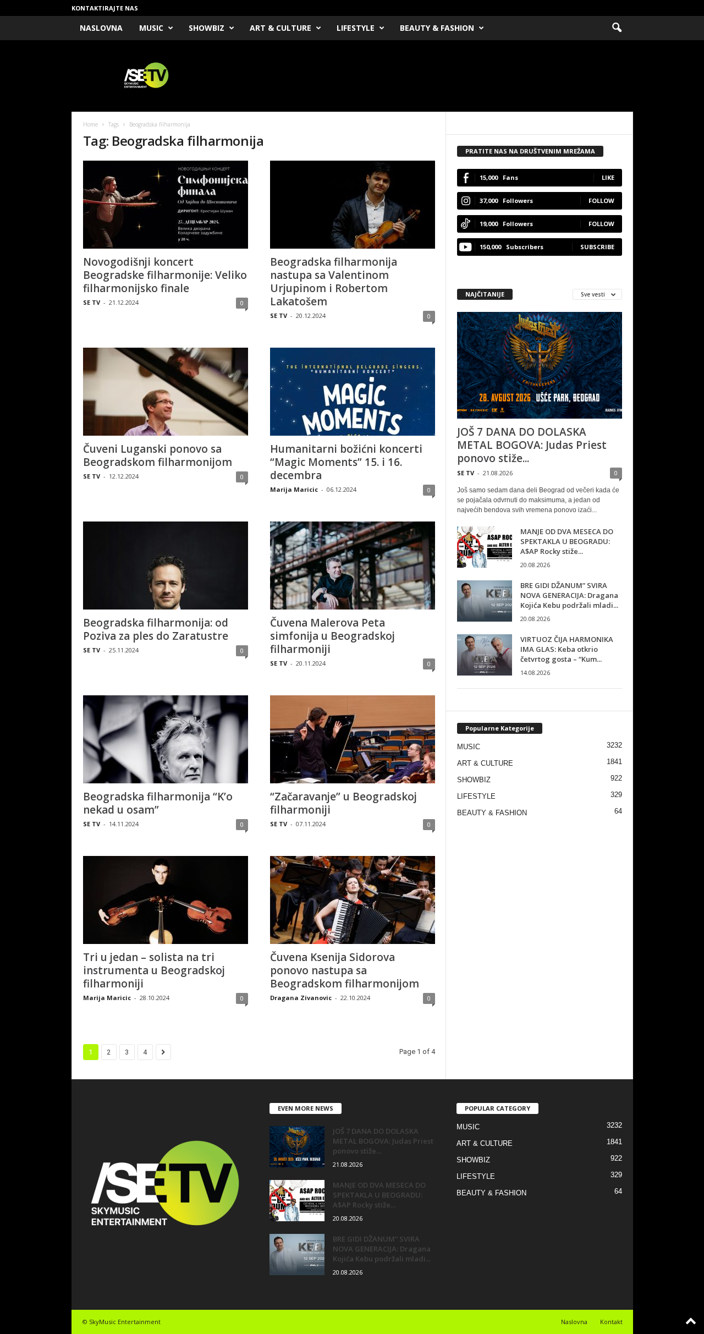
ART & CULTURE (280, 28)
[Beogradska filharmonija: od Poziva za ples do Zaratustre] (165, 565)
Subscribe (597, 247)
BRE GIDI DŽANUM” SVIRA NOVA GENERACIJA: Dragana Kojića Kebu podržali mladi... (569, 595)
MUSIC (151, 28)
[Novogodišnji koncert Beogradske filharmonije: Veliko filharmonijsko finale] (165, 205)
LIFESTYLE (356, 28)
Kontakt (611, 1321)
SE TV (91, 302)
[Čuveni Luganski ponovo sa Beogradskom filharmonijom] (165, 392)
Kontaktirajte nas (105, 8)
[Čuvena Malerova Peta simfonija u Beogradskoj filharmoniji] (352, 565)
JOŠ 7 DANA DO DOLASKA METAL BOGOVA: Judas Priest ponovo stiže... (532, 445)
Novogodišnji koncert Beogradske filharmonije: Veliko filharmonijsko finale (165, 275)
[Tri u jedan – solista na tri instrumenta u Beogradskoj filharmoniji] (165, 900)
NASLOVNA (101, 28)
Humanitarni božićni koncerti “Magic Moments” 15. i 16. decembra (346, 462)
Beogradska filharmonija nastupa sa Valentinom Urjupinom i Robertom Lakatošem (333, 282)
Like (608, 177)
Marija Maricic (294, 489)
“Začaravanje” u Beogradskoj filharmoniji (343, 803)
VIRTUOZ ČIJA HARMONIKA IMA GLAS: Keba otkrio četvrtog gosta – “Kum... (566, 649)
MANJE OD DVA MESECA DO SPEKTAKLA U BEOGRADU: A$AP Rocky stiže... (566, 541)
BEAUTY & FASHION (437, 28)
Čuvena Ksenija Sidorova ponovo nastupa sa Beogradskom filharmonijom (344, 970)
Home (90, 124)
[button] (616, 28)
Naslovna (574, 1321)
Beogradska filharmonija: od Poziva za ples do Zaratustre (155, 629)
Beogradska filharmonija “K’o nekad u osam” (158, 803)
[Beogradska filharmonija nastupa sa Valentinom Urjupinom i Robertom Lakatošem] (352, 205)
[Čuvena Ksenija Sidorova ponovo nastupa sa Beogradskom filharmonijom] (352, 900)
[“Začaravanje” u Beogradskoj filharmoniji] (352, 739)
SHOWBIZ (206, 28)
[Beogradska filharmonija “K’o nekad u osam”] (165, 739)
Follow (601, 200)
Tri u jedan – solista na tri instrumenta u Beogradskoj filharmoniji (154, 970)
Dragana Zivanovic (301, 997)
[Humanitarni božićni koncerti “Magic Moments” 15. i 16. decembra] (352, 392)
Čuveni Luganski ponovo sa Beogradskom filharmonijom (157, 455)
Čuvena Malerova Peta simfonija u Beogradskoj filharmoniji (332, 636)
